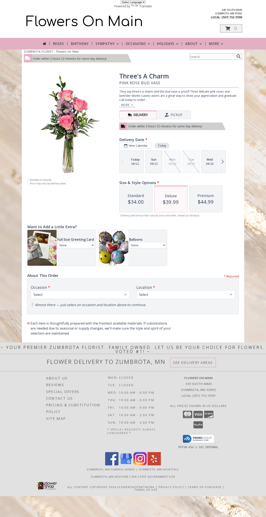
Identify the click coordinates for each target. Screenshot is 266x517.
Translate (145, 6)
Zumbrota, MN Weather (109, 477)
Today (162, 146)
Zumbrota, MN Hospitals (159, 469)
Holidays (165, 43)
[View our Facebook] (111, 464)
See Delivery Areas (193, 362)
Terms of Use (146, 490)
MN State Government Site (153, 477)
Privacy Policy (171, 487)
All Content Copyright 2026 (91, 487)
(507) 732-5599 (232, 17)
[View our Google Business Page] (126, 464)
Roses (58, 43)
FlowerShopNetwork (136, 487)
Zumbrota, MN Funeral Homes (111, 469)
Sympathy (105, 43)
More (214, 43)
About (191, 43)
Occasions (136, 43)
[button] (231, 28)
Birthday (80, 43)
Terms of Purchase (205, 487)
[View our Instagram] (140, 464)
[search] (238, 56)
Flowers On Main (84, 21)
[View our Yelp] (154, 464)
